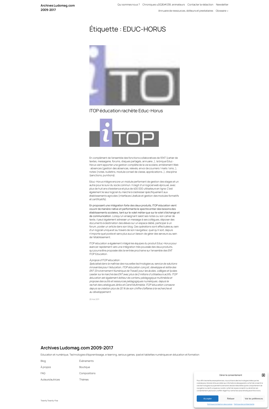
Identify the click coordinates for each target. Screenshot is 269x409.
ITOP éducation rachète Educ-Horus (126, 110)
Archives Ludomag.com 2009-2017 (77, 348)
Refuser (230, 398)
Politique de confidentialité (244, 404)
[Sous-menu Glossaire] (227, 11)
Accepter (207, 398)
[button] (263, 375)
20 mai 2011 (94, 299)
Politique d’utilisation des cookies (219, 404)
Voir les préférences (254, 398)
